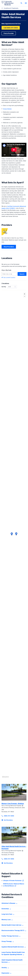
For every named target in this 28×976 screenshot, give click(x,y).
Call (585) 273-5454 (11, 28)
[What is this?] (22, 806)
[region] (14, 535)
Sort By (4, 287)
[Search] (21, 3)
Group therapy (7, 109)
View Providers (9, 247)
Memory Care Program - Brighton (13, 803)
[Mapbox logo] (5, 777)
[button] (16, 534)
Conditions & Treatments (11, 8)
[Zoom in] (24, 294)
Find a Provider (9, 33)
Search (22, 274)
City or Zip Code (6, 270)
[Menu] (26, 3)
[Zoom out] (24, 296)
